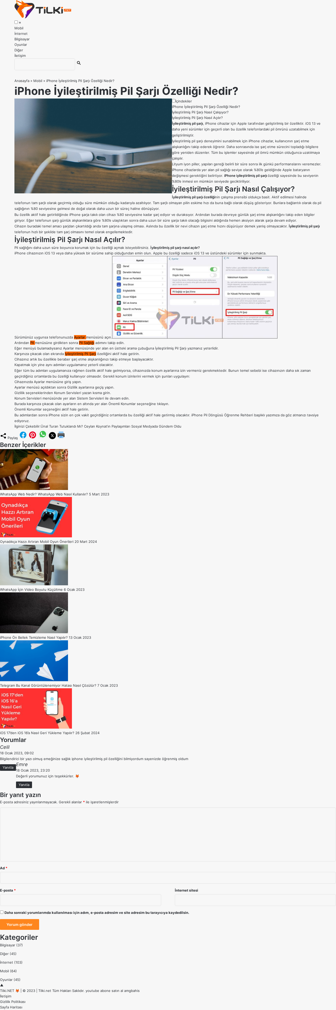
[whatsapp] (43, 438)
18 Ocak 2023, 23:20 (33, 770)
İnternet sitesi (186, 890)
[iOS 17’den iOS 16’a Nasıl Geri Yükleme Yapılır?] (36, 727)
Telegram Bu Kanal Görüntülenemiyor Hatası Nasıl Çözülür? (48, 685)
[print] (61, 438)
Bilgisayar (22, 39)
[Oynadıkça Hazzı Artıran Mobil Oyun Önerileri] (36, 536)
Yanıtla (8, 767)
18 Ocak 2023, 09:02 (17, 753)
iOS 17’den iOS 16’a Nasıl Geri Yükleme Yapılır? (37, 733)
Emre (22, 764)
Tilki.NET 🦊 (9, 991)
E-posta (8, 890)
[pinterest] (32, 438)
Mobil (18, 28)
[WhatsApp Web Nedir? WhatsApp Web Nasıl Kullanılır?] (34, 489)
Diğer (18, 50)
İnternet (21, 33)
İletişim (20, 55)
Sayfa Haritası (11, 1007)
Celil (4, 747)
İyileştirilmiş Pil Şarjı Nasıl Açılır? (197, 118)
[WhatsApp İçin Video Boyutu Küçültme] (34, 584)
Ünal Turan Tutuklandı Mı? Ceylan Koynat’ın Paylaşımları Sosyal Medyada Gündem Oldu (111, 426)
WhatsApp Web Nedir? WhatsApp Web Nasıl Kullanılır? (44, 494)
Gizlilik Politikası (12, 1002)
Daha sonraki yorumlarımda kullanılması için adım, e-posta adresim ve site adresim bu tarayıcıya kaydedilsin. (96, 912)
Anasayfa (21, 81)
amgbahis (132, 991)
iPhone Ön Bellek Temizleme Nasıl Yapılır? (34, 637)
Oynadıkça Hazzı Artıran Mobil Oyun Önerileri (37, 541)
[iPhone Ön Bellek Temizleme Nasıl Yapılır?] (34, 632)
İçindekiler (183, 101)
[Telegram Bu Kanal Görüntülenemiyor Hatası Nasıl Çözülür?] (34, 680)
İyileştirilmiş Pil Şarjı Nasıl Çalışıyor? (200, 112)
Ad (3, 868)
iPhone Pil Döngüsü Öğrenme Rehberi (222, 415)
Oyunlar (20, 44)
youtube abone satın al (104, 991)
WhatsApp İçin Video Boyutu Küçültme (31, 589)
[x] (52, 438)
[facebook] (23, 438)
